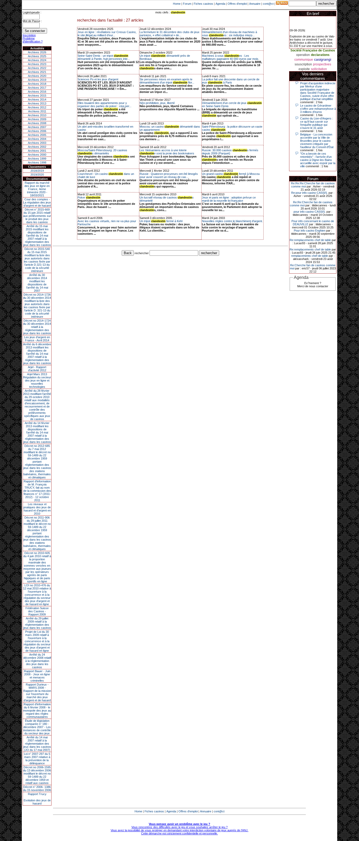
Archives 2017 (37, 87)
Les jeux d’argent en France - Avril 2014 (37, 339)
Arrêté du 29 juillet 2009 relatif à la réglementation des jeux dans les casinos (37, 623)
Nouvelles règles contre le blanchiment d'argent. (232, 221)
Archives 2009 (37, 119)
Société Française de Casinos (312, 50)
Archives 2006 (37, 131)
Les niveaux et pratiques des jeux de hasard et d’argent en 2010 (37, 509)
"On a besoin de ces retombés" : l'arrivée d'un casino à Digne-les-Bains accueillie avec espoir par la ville (317, 160)
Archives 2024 (37, 60)
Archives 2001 (37, 150)
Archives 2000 (37, 154)
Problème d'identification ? (33, 40)
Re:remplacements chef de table (310, 240)
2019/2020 (37, 174)
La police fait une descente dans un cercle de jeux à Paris (230, 81)
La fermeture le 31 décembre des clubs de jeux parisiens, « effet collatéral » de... (169, 33)
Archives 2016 (37, 91)
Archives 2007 (37, 127)
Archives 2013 (37, 103)
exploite (304, 69)
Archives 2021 (37, 72)
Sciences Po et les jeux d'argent (98, 79)
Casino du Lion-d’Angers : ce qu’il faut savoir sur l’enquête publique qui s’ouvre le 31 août (316, 123)
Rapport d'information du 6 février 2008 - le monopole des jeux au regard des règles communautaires (37, 710)
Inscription (29, 35)
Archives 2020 (37, 75)
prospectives (322, 64)
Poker (89, 197)
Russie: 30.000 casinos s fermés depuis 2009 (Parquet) (230, 152)
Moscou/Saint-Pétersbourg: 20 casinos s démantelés (102, 152)
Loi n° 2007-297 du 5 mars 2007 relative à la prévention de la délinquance (37, 758)
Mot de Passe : (32, 21)
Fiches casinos (203, 3)
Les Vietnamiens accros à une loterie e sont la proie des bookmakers (167, 152)
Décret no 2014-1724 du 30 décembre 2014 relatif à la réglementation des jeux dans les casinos (37, 327)
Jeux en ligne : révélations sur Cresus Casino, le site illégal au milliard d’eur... (107, 33)
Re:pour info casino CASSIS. (309, 192)
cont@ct (268, 3)
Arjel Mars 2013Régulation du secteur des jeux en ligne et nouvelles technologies (37, 380)
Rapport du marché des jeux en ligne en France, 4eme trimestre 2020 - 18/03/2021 (37, 189)
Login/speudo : (32, 12)
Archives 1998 (37, 162)
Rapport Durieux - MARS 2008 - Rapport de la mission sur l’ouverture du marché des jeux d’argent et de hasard (37, 692)
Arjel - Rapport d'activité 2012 (37, 368)
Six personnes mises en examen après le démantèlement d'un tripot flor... (167, 81)
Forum (187, 3)
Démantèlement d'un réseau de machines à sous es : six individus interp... (229, 33)
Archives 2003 (37, 142)
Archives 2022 (37, 68)
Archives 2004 (37, 138)
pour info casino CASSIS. (310, 211)
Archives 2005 (37, 135)
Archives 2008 (37, 123)
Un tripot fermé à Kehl (161, 221)
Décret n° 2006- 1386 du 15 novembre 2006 (37, 788)
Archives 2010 (37, 115)
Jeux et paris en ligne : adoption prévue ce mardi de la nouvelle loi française (229, 199)
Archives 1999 (37, 158)
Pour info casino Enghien (309, 230)
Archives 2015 (37, 95)
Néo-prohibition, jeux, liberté (157, 103)
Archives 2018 (37, 83)
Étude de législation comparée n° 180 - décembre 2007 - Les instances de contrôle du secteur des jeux (37, 727)
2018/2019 (37, 170)
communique (303, 59)
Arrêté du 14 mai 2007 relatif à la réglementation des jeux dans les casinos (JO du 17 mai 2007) (37, 743)
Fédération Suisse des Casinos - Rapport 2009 (37, 611)
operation (303, 55)
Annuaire (254, 3)
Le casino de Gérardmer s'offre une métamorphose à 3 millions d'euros (318, 108)
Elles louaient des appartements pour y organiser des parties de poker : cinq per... (104, 104)
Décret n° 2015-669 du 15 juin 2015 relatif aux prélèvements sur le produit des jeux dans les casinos (37, 216)
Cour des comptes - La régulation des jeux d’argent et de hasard (37, 202)
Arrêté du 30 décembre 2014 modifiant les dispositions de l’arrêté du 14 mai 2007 (37, 282)
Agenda (220, 3)
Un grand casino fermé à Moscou (231, 173)
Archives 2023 (37, 64)
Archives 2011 (37, 111)
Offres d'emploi (237, 3)
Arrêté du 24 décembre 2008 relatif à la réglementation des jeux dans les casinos (37, 661)
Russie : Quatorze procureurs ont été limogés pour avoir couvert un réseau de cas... (169, 175)
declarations (320, 55)
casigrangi (322, 59)
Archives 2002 (37, 146)
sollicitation (319, 69)
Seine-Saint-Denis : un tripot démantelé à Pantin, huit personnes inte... (104, 57)
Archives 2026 (37, 52)
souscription (303, 64)
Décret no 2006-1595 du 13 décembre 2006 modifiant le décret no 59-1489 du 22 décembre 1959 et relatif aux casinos (37, 775)
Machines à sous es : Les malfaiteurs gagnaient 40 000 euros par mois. (230, 57)
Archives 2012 (37, 107)
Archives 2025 (37, 56)
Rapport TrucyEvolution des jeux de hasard (37, 798)
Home (177, 3)
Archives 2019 (37, 79)
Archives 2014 (37, 99)
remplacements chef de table (309, 255)
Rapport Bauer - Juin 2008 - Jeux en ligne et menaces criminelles (37, 676)
